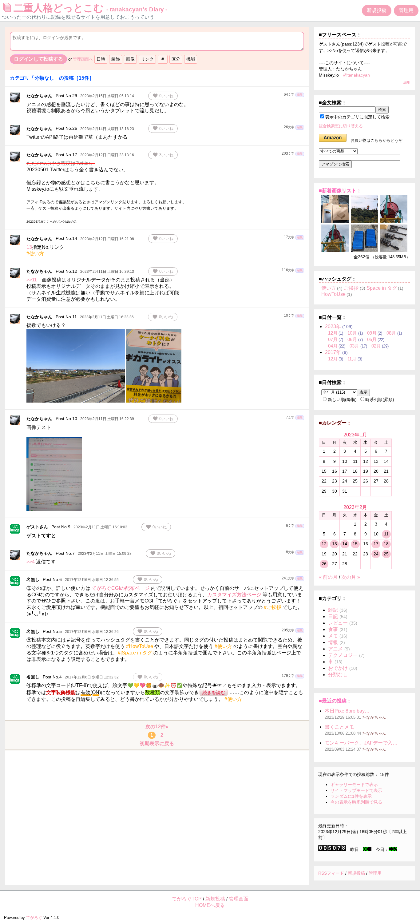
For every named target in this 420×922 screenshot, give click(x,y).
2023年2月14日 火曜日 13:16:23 (107, 129)
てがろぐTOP (187, 898)
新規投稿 (376, 10)
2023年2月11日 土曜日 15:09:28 (105, 553)
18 (386, 543)
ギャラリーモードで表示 (354, 784)
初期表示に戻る (157, 743)
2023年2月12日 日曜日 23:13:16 (107, 155)
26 (324, 563)
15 (355, 543)
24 (376, 553)
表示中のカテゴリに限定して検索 (357, 116)
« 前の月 (328, 577)
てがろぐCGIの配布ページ (120, 588)
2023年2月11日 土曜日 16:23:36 (107, 317)
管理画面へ (83, 59)
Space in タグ (382, 288)
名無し (32, 579)
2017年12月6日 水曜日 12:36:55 (92, 580)
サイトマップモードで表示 (356, 790)
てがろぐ (34, 917)
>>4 (30, 561)
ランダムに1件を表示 (351, 796)
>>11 (31, 279)
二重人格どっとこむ (90, 8)
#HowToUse (139, 646)
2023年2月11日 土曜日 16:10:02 (100, 527)
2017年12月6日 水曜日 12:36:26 (92, 632)
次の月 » (350, 577)
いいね (163, 95)
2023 (333, 326)
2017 (333, 352)
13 (29, 247)
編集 (300, 94)
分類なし (338, 674)
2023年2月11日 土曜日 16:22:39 (107, 419)
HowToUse (333, 294)
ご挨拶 (351, 288)
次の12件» (156, 726)
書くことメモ (339, 726)
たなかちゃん (39, 95)
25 (386, 553)
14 (344, 543)
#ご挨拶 (272, 607)
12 (324, 543)
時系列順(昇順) (379, 399)
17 (376, 543)
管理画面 (238, 898)
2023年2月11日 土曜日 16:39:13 (107, 271)
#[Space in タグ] (135, 652)
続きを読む (213, 692)
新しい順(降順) (342, 399)
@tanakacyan (356, 75)
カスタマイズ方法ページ (234, 594)
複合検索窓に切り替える (341, 126)
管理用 (406, 10)
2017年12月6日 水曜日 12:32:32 (92, 677)
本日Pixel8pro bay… (347, 710)
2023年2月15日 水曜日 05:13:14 (107, 96)
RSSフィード (331, 873)
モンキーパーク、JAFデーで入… (361, 742)
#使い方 (35, 253)
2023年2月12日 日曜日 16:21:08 (107, 239)
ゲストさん (37, 526)
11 (386, 533)
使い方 (328, 288)
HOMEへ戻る (210, 905)
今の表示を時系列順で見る (356, 802)
